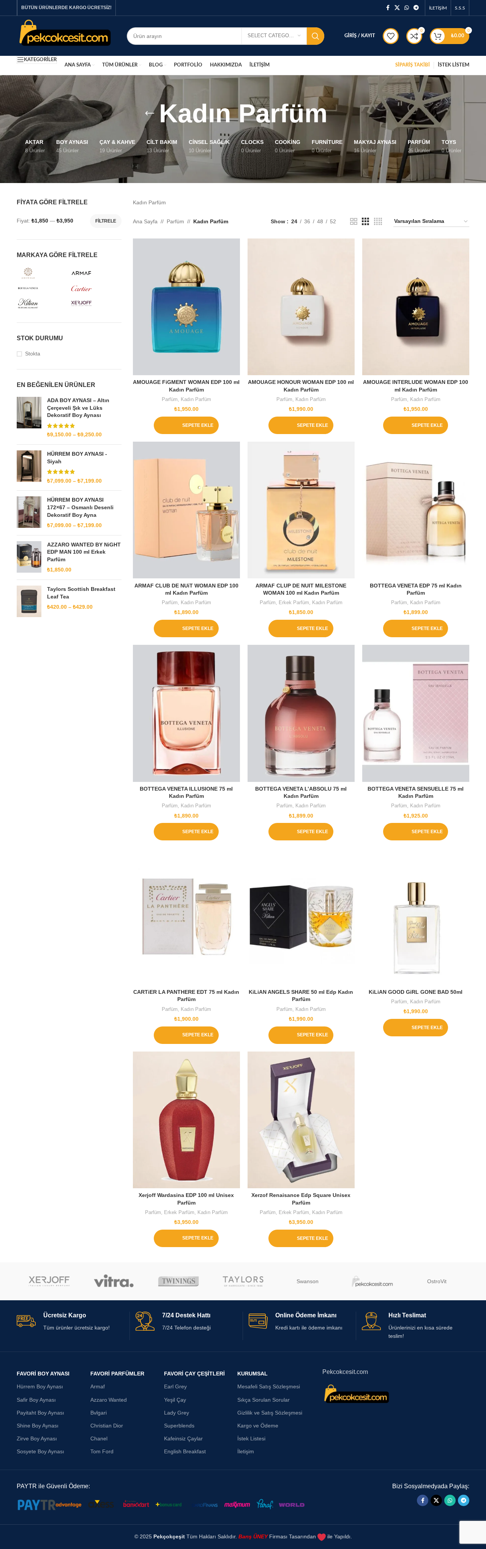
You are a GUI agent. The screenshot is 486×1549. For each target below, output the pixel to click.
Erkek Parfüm (294, 602)
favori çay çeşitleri (194, 1374)
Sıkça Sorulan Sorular (263, 1400)
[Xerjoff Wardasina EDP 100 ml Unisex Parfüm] (186, 1120)
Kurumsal (252, 1374)
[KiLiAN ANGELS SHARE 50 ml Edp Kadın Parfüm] (301, 916)
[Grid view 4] (378, 221)
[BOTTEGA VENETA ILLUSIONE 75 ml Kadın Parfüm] (186, 713)
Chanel (98, 1438)
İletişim (245, 1451)
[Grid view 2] (353, 221)
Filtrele (105, 221)
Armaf (97, 1386)
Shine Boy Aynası (37, 1426)
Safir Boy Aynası (36, 1400)
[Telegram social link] (416, 8)
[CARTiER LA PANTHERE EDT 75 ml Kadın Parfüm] (186, 916)
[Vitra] (113, 1281)
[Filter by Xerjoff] (94, 303)
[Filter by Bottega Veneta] (41, 288)
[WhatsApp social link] (406, 8)
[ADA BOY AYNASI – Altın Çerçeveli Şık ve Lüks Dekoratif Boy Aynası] (29, 418)
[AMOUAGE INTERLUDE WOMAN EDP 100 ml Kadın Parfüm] (415, 306)
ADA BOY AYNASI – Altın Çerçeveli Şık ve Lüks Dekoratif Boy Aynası (78, 407)
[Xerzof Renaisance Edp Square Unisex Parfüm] (301, 1120)
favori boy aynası (43, 1374)
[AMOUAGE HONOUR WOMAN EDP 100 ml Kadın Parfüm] (301, 306)
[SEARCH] (315, 36)
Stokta (32, 354)
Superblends (179, 1426)
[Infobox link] (70, 1322)
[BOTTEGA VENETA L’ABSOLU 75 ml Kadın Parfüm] (301, 713)
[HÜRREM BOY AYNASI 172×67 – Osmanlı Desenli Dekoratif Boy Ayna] (29, 512)
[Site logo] (66, 35)
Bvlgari (98, 1413)
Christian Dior (106, 1426)
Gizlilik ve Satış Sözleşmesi (269, 1413)
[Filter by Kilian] (41, 303)
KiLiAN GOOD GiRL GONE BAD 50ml (415, 992)
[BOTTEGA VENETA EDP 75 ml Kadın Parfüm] (415, 510)
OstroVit (437, 1281)
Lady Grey (176, 1413)
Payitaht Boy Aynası (40, 1413)
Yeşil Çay (175, 1400)
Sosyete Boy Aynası (40, 1451)
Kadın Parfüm (196, 399)
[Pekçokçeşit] (372, 1281)
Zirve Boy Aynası (37, 1438)
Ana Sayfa (145, 221)
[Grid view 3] (365, 221)
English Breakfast (185, 1451)
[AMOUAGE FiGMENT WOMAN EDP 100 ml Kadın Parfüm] (186, 306)
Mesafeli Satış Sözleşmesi (268, 1386)
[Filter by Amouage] (41, 273)
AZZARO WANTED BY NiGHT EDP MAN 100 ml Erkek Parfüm (84, 552)
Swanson (308, 1281)
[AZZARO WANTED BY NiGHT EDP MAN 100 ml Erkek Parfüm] (29, 557)
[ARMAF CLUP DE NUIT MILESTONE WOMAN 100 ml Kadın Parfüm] (301, 510)
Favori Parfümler (117, 1374)
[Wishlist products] (390, 36)
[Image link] (165, 1505)
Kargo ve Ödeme (257, 1426)
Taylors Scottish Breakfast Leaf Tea (81, 593)
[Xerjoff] (49, 1281)
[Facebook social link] (387, 8)
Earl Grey (175, 1386)
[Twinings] (178, 1281)
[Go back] (149, 113)
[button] (186, 425)
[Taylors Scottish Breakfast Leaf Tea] (29, 601)
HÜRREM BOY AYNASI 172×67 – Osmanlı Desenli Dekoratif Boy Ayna (80, 507)
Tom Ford (102, 1451)
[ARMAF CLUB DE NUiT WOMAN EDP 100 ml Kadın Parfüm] (186, 510)
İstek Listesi (251, 1438)
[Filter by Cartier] (94, 288)
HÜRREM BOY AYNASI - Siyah (77, 457)
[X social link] (397, 8)
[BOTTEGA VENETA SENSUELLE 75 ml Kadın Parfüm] (415, 713)
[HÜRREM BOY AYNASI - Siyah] (29, 467)
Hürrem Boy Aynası (40, 1386)
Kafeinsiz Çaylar (183, 1438)
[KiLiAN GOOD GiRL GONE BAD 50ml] (415, 916)
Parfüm (175, 221)
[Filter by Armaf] (94, 273)
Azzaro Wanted (108, 1400)
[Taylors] (243, 1281)
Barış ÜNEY (253, 1536)
